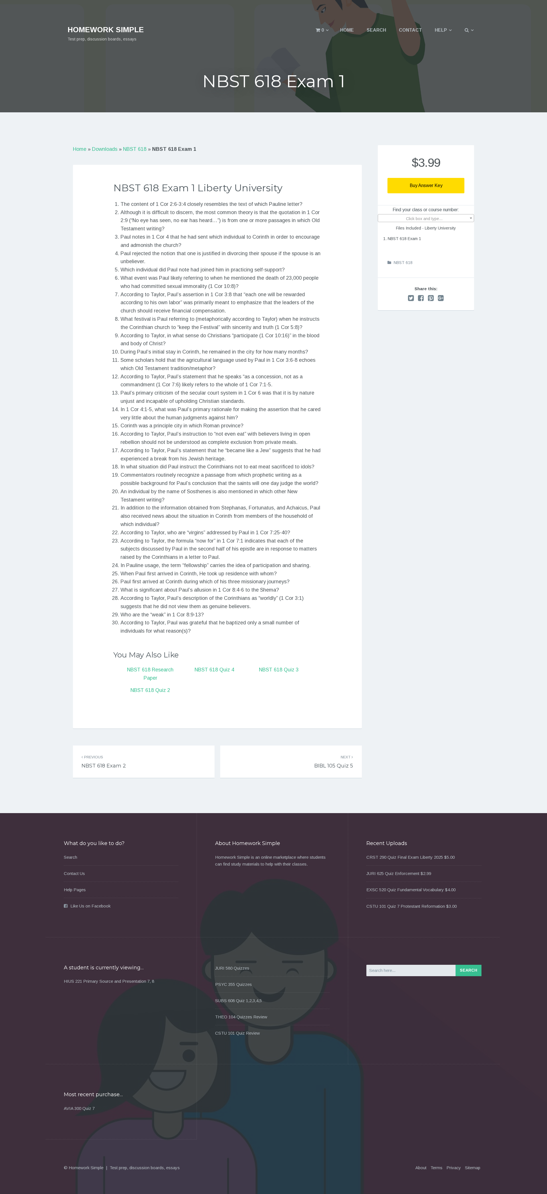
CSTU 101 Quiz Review (237, 1033)
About (420, 1167)
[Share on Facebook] (421, 298)
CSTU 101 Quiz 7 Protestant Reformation (405, 906)
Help (441, 30)
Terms (436, 1167)
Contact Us (74, 873)
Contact (410, 30)
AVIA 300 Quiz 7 (79, 1108)
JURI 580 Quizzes (232, 968)
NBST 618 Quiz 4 (214, 670)
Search (376, 30)
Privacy (453, 1167)
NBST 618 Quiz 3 (279, 670)
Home (347, 30)
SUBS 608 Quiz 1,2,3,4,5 (238, 1000)
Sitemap (472, 1167)
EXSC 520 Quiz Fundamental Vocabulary (405, 889)
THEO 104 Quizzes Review (241, 1016)
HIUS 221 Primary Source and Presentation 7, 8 (109, 981)
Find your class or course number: (426, 209)
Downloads (104, 149)
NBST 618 (134, 149)
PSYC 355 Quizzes (233, 984)
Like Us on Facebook (90, 905)
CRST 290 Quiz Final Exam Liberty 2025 (404, 857)
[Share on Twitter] (411, 298)
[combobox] (426, 218)
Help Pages (75, 889)
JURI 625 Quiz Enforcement (392, 873)
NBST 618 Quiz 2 (150, 690)
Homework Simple (106, 29)
